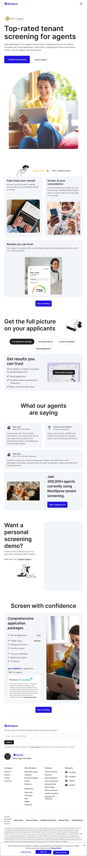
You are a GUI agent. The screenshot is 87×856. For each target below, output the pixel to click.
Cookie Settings (77, 820)
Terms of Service (32, 820)
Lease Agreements (51, 781)
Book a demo (41, 59)
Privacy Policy (18, 820)
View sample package (64, 372)
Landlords (28, 775)
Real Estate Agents (31, 772)
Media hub (28, 805)
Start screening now (57, 505)
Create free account (17, 59)
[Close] (84, 845)
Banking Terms (64, 820)
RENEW (27, 801)
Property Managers (31, 778)
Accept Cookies (61, 852)
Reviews (7, 775)
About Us (7, 772)
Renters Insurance (51, 790)
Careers (7, 778)
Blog (26, 798)
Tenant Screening (51, 772)
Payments (48, 775)
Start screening (43, 303)
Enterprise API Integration (50, 798)
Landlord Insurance (51, 793)
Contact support (24, 559)
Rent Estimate (49, 787)
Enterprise (28, 784)
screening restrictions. (30, 697)
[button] (81, 3)
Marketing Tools (50, 784)
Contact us (8, 781)
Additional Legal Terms (48, 820)
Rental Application (51, 778)
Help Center (29, 792)
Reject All (43, 852)
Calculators (28, 795)
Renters (27, 781)
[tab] (22, 341)
